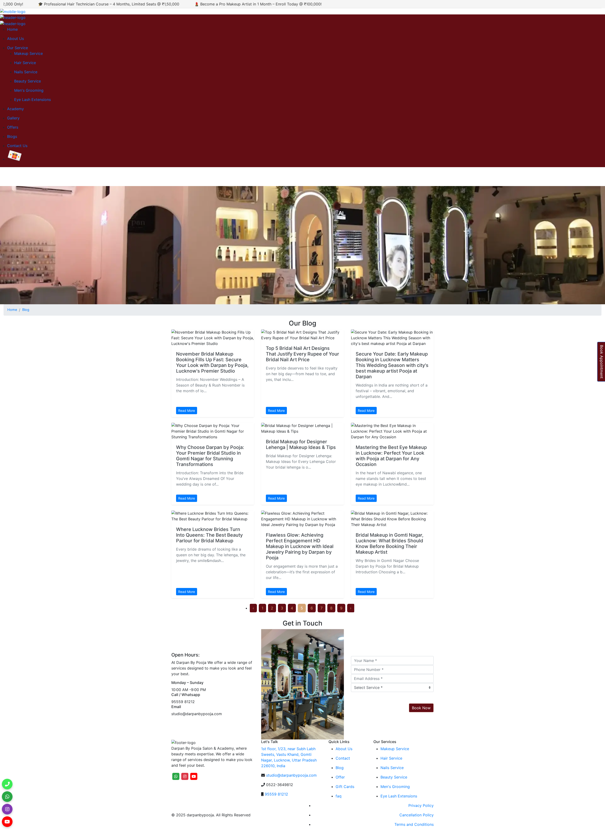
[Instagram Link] (7, 811)
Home (12, 29)
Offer (340, 777)
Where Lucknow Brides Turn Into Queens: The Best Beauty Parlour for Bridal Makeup (209, 535)
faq (338, 796)
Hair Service (25, 62)
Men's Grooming (28, 90)
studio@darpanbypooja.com (291, 775)
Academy (15, 108)
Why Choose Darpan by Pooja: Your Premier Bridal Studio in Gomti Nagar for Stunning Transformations (210, 455)
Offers (12, 127)
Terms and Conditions (414, 824)
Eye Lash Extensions (32, 99)
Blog (25, 310)
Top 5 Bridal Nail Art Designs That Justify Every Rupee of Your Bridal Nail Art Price (302, 353)
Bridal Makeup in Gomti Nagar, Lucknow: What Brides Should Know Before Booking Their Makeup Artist (390, 543)
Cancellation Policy (416, 815)
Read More (186, 411)
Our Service (17, 47)
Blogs (12, 136)
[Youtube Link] (7, 823)
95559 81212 (276, 794)
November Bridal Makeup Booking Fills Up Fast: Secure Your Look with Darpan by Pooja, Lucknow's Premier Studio (212, 362)
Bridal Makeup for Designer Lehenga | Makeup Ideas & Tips (301, 444)
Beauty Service (27, 81)
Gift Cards (345, 786)
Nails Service (25, 72)
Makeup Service (28, 53)
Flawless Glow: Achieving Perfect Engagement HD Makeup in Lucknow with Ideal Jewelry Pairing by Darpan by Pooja (299, 546)
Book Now (421, 707)
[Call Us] (7, 786)
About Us (15, 38)
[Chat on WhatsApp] (7, 798)
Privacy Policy (421, 805)
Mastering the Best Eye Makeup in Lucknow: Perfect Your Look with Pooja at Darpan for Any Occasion (391, 455)
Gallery (13, 118)
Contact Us (17, 145)
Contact (343, 758)
